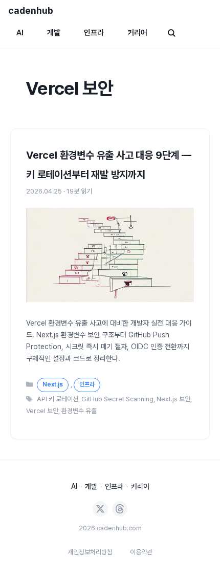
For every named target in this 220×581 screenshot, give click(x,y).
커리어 (137, 32)
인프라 (94, 32)
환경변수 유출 (79, 411)
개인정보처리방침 (90, 552)
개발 (53, 32)
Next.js (52, 384)
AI (20, 32)
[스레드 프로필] (119, 509)
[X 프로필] (100, 509)
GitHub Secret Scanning (117, 399)
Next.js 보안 (173, 399)
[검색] (171, 32)
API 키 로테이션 (57, 399)
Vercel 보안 (42, 411)
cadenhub (30, 10)
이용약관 (141, 552)
